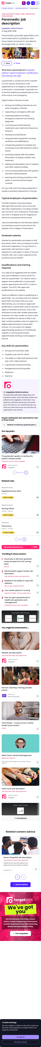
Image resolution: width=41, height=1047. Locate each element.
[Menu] (37, 3)
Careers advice (7, 8)
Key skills (17, 76)
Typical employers (17, 73)
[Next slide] (26, 472)
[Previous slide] (17, 877)
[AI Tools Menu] (24, 3)
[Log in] (33, 3)
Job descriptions (21, 8)
